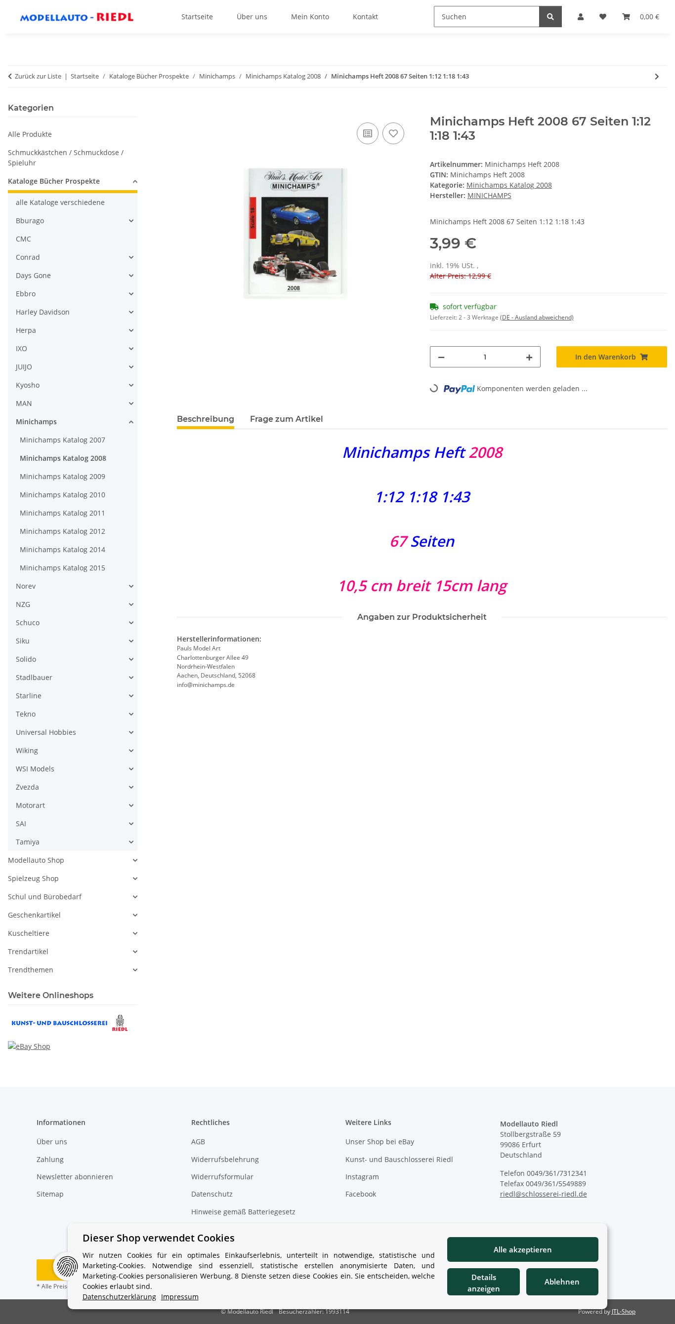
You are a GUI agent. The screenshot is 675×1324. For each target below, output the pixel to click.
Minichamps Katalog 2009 (62, 476)
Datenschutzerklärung (119, 1296)
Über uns (52, 1141)
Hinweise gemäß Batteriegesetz (243, 1211)
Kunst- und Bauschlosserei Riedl (399, 1159)
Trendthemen (30, 969)
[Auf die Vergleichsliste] (368, 133)
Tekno (26, 714)
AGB (198, 1141)
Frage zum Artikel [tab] (286, 419)
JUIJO (24, 366)
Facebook (360, 1194)
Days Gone (33, 275)
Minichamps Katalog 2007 (62, 439)
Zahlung (50, 1159)
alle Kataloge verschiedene (60, 202)
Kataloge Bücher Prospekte (54, 181)
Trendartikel (28, 951)
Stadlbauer (34, 677)
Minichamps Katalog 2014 (62, 549)
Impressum (180, 1296)
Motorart (30, 805)
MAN (24, 403)
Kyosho (28, 385)
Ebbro (26, 293)
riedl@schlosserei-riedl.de (543, 1194)
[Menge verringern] (441, 357)
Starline (29, 695)
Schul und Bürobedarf (45, 896)
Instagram (362, 1176)
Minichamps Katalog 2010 (62, 494)
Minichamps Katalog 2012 (62, 531)
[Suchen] (550, 16)
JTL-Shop (623, 1311)
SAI (21, 823)
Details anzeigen (483, 1282)
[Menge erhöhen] (529, 357)
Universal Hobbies (46, 732)
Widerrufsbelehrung (225, 1159)
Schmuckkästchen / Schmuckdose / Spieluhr (66, 157)
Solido (26, 659)
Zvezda (27, 787)
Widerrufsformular (222, 1176)
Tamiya (28, 841)
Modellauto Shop (36, 860)
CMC (23, 238)
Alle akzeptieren (523, 1249)
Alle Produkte (30, 134)
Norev (26, 586)
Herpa (26, 330)
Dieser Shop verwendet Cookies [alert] (159, 1237)
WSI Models (35, 768)
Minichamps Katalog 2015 (62, 567)
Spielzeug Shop (33, 878)
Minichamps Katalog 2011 (62, 513)
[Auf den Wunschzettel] (393, 133)
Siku (23, 640)
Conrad (28, 257)
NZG (23, 604)
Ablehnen (562, 1281)
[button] (72, 182)
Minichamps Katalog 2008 (509, 185)
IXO (21, 348)
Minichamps (36, 421)
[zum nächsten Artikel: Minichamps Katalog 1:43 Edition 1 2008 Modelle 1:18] (657, 76)
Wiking (27, 750)
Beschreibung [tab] (205, 419)
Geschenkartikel (34, 915)
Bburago (30, 220)
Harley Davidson (43, 312)
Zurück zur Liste (38, 76)
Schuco (28, 622)
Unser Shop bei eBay (379, 1141)
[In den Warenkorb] (185, 109)
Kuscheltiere (28, 933)
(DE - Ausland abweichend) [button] (537, 317)
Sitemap (50, 1194)
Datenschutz (212, 1194)
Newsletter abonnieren (75, 1176)
